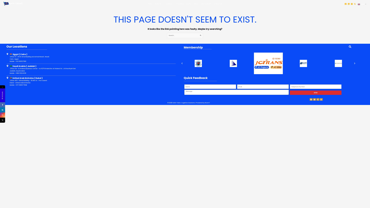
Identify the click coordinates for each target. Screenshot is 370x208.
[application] (162, 4)
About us (158, 4)
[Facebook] (346, 4)
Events (189, 4)
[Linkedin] (349, 4)
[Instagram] (352, 4)
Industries (180, 4)
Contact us (218, 4)
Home (150, 4)
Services (169, 4)
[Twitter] (355, 4)
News (196, 4)
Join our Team (206, 4)
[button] (182, 63)
